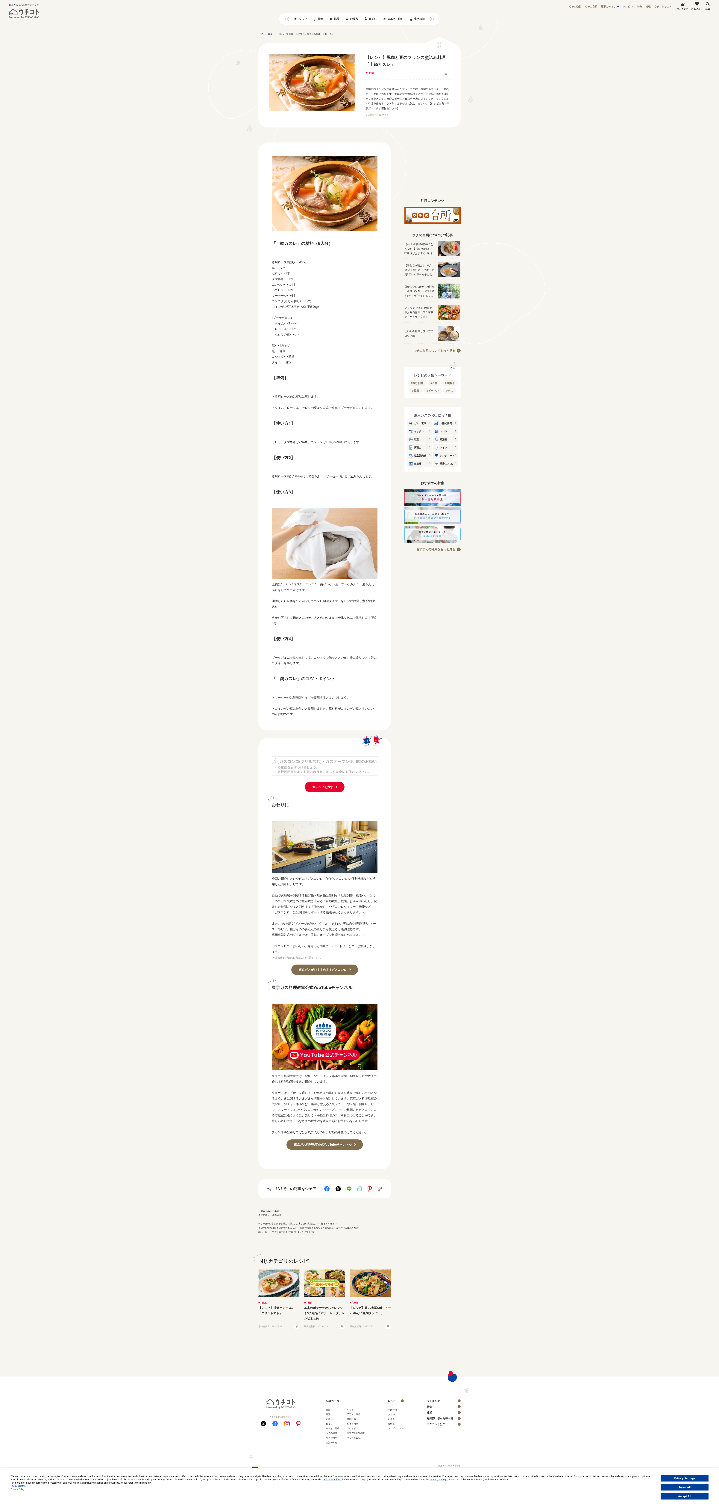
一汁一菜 (392, 1409)
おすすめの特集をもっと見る (435, 549)
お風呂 (354, 18)
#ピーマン (433, 390)
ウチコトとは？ (662, 6)
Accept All (684, 1496)
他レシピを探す (322, 787)
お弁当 (391, 1419)
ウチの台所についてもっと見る (434, 350)
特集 (639, 6)
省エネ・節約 (395, 18)
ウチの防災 (331, 1433)
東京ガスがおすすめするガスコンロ (323, 970)
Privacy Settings (684, 1478)
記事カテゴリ (608, 6)
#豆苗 (433, 383)
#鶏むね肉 (417, 383)
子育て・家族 (353, 1414)
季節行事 (351, 1419)
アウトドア (352, 1428)
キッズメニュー (396, 1428)
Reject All (685, 1487)
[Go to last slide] (287, 19)
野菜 (371, 73)
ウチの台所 (331, 1437)
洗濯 (336, 18)
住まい (373, 18)
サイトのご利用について (284, 1232)
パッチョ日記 (353, 1437)
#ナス (449, 390)
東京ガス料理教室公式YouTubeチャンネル (323, 1144)
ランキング (433, 1401)
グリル (391, 1414)
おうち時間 (352, 1423)
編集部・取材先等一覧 (440, 1418)
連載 (648, 6)
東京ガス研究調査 (356, 1433)
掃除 (320, 18)
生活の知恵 (420, 18)
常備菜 (391, 1423)
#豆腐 (415, 390)
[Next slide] (431, 19)
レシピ (626, 6)
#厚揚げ (449, 383)
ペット (350, 1409)
